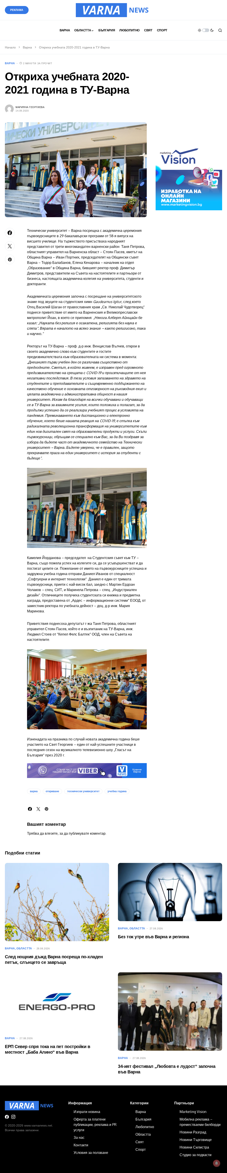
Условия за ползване (91, 1152)
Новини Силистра (194, 1147)
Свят (139, 1142)
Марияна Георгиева (30, 107)
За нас (79, 1137)
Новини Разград (193, 1132)
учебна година (117, 791)
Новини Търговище (196, 1139)
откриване (52, 791)
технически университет (83, 791)
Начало (10, 47)
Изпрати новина (87, 1111)
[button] (206, 30)
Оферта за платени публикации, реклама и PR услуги (95, 1124)
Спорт (140, 1149)
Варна (27, 47)
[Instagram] (13, 1117)
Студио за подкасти (195, 1155)
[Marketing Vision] (189, 176)
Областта (24, 948)
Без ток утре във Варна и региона (153, 936)
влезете (51, 833)
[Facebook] (7, 1117)
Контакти (81, 1145)
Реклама (16, 10)
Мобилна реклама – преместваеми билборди (200, 1122)
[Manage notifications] (216, 1163)
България (143, 1119)
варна (34, 791)
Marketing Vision (193, 1111)
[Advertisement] (189, 105)
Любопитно (144, 1127)
